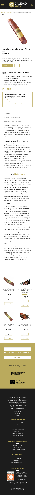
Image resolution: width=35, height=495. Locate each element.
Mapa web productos (17, 435)
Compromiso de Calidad (17, 423)
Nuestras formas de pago (17, 427)
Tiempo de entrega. (10, 101)
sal (24, 130)
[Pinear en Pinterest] (10, 89)
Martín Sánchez (20, 174)
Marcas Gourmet (17, 460)
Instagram (17, 415)
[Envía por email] (7, 89)
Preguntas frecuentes (17, 425)
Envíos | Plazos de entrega (17, 429)
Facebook (17, 413)
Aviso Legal (17, 431)
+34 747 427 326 (17, 447)
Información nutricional (13, 121)
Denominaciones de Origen (17, 462)
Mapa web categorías (17, 433)
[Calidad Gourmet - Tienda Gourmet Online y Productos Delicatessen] (18, 5)
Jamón (8, 12)
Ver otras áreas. (9, 99)
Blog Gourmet (17, 458)
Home (3, 12)
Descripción (8, 114)
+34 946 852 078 (17, 445)
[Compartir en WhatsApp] (3, 89)
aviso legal (28, 352)
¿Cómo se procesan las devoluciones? (15, 104)
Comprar (7, 66)
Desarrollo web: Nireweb (17, 489)
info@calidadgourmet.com (17, 449)
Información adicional (12, 117)
